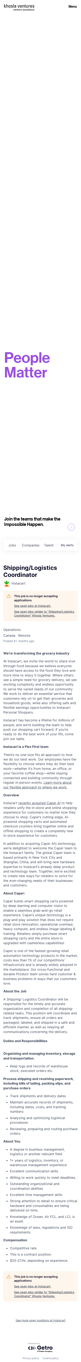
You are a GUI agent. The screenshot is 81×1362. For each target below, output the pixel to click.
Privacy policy (31, 1358)
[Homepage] (19, 6)
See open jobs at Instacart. (32, 605)
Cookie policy (51, 1358)
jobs (12, 545)
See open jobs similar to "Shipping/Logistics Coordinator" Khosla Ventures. (44, 613)
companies (30, 545)
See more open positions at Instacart (40, 1320)
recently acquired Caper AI (39, 803)
